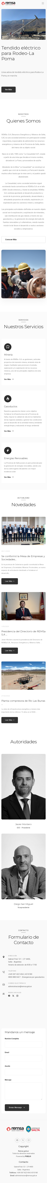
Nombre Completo (12, 1039)
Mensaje (8, 1080)
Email (7, 1052)
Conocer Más (11, 239)
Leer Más (9, 581)
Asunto (7, 1066)
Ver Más (8, 89)
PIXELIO (28, 1156)
